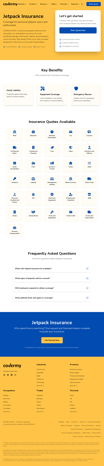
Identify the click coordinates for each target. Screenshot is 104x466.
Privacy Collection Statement (71, 433)
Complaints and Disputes (93, 429)
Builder (5, 402)
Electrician (6, 399)
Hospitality (40, 373)
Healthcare (40, 379)
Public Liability (74, 373)
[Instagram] (15, 375)
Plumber (6, 395)
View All (39, 386)
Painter (39, 402)
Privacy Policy (96, 433)
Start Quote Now (78, 30)
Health (72, 405)
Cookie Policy (86, 433)
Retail (38, 376)
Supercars (74, 4)
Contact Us (74, 422)
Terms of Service (78, 436)
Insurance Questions (94, 422)
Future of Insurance (87, 426)
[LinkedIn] (12, 375)
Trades (53, 4)
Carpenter (40, 395)
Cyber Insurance (75, 382)
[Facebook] (8, 375)
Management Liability (76, 379)
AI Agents (76, 426)
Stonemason (41, 408)
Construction (41, 369)
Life (71, 402)
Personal (63, 4)
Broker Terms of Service (93, 436)
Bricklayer (40, 399)
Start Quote (93, 4)
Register (61, 422)
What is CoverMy (66, 426)
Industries (21, 4)
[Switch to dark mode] (82, 4)
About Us (83, 422)
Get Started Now (52, 340)
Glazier (39, 405)
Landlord (72, 408)
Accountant (7, 405)
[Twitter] (4, 375)
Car (71, 399)
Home (72, 395)
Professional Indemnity (77, 376)
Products (32, 4)
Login (67, 422)
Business (43, 4)
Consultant (6, 408)
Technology (40, 382)
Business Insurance (76, 369)
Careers (98, 426)
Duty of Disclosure (77, 429)
